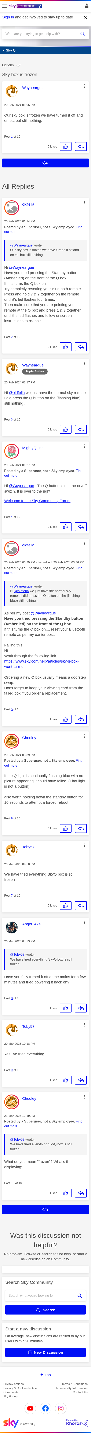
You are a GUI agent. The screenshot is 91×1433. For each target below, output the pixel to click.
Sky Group (10, 1396)
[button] (85, 86)
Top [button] (48, 1375)
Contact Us (80, 1392)
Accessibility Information (71, 1388)
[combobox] (41, 34)
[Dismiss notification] (85, 17)
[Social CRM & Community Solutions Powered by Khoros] (77, 1423)
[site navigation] (4, 6)
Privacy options (13, 1384)
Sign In (86, 7)
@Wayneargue (21, 245)
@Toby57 (17, 954)
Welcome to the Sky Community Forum (37, 501)
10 (12, 1183)
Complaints (10, 1392)
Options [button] (8, 65)
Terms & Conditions (75, 1384)
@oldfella (17, 393)
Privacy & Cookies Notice (20, 1388)
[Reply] (81, 146)
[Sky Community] (26, 6)
